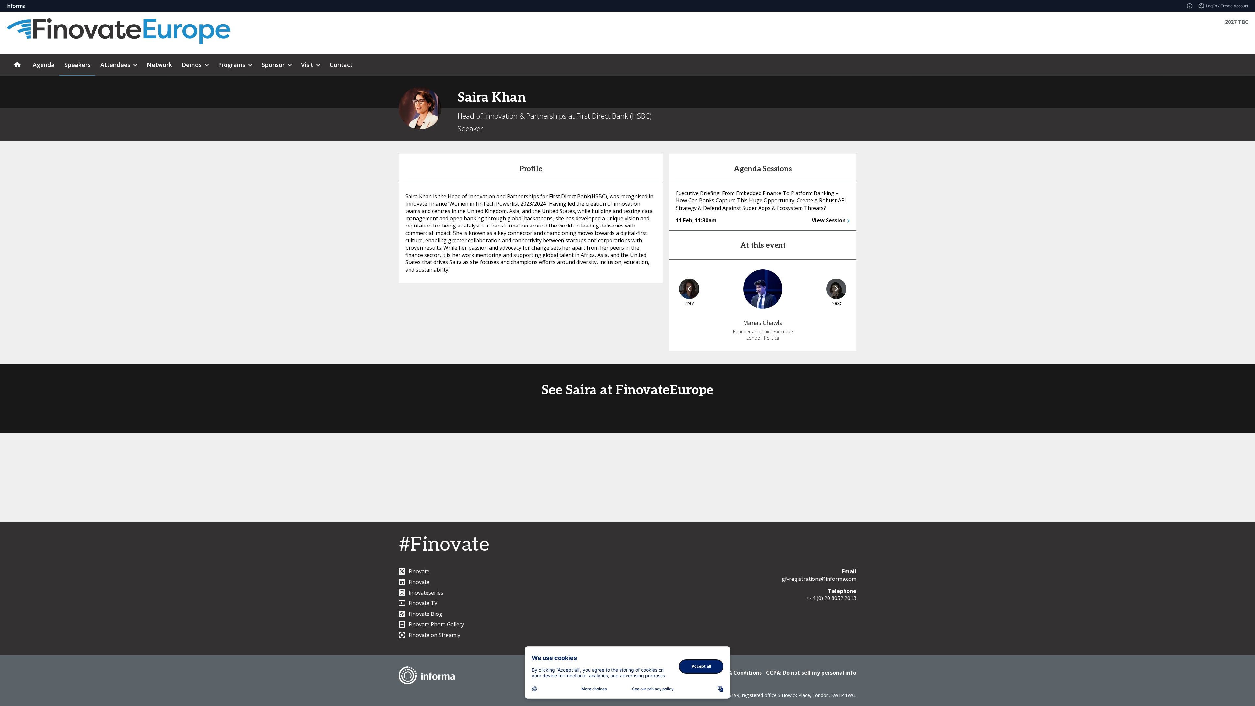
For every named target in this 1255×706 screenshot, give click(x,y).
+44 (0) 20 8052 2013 (831, 598)
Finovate (419, 571)
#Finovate (444, 545)
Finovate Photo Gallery (436, 624)
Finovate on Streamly (434, 635)
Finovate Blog (425, 613)
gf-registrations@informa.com (819, 578)
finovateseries (426, 592)
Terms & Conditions (736, 672)
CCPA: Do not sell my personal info (811, 672)
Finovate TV (423, 603)
